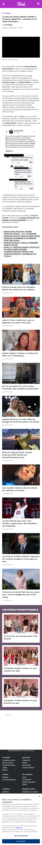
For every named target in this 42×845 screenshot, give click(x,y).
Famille (24, 784)
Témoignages (26, 779)
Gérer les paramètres (21, 835)
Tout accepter (21, 841)
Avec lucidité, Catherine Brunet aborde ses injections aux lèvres (19, 489)
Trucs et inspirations (9, 779)
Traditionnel (26, 760)
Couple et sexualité (28, 782)
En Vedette (6, 13)
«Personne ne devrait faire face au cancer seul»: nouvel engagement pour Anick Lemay (21, 594)
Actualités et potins (8, 760)
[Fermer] (39, 796)
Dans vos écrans (7, 762)
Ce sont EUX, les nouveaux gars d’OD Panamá (20, 637)
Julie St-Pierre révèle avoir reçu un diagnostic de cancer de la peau (18, 321)
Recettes (5, 777)
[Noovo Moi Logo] (21, 4)
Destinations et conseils (30, 791)
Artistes (4, 770)
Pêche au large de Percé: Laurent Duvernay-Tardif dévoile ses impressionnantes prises (17, 454)
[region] (21, 819)
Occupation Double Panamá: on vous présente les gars (20, 701)
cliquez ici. (19, 827)
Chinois (24, 762)
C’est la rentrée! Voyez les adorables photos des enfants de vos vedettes (18, 288)
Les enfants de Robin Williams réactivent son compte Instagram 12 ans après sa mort (20, 558)
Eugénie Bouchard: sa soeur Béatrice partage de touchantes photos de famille (20, 420)
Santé (24, 777)
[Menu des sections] (4, 4)
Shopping (5, 791)
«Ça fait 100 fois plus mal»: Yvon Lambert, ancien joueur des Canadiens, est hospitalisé (19, 523)
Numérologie (26, 765)
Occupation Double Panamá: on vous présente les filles (20, 669)
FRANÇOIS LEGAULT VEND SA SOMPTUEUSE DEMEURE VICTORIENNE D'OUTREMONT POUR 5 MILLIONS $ (22, 238)
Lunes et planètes (28, 767)
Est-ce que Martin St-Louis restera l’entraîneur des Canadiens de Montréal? (20, 387)
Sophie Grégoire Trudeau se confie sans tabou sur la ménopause (20, 354)
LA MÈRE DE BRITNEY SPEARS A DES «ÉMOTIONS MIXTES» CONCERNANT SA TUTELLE (20, 254)
